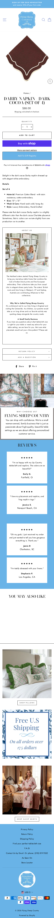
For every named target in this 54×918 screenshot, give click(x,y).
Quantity (27, 121)
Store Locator (27, 862)
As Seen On (27, 857)
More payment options (27, 150)
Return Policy (27, 351)
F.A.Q (27, 848)
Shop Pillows (27, 703)
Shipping (18, 112)
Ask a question (27, 357)
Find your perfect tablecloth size (27, 843)
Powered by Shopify (27, 915)
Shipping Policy (27, 838)
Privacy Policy (27, 829)
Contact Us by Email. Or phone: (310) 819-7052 (27, 853)
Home (26, 93)
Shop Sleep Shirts (27, 819)
